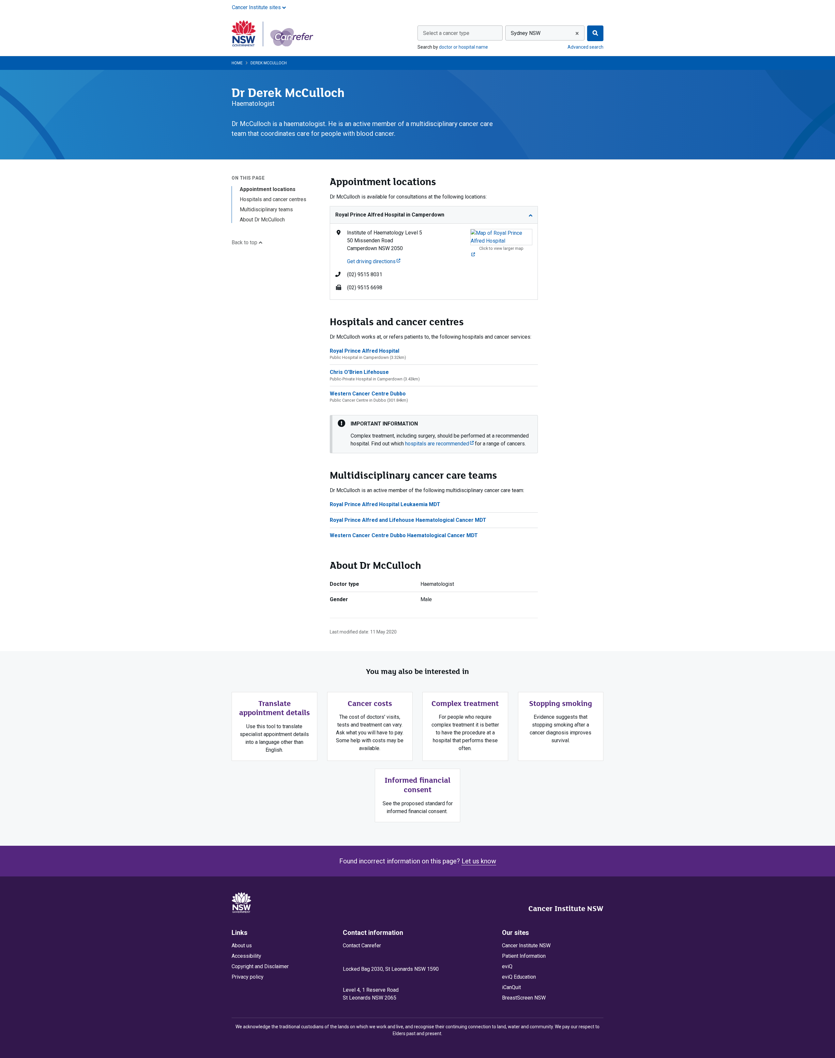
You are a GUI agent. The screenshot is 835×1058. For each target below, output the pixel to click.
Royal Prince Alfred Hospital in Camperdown (389, 215)
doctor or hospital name (463, 47)
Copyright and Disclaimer (260, 966)
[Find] (595, 33)
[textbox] (460, 33)
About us (242, 945)
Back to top (245, 242)
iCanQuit (511, 987)
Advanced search (585, 47)
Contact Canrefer (362, 945)
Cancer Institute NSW (565, 908)
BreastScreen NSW (524, 998)
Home (237, 63)
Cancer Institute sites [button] (257, 7)
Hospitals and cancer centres (273, 199)
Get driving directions (373, 261)
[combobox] (460, 32)
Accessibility (246, 956)
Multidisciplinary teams (266, 209)
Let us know (479, 861)
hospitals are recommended (439, 444)
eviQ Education (519, 977)
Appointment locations (268, 189)
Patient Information (524, 956)
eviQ (507, 966)
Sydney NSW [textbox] (525, 33)
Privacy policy (248, 977)
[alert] (434, 434)
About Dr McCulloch (262, 219)
